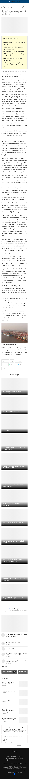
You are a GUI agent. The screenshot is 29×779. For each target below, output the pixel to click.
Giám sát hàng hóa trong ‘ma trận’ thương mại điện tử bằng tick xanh (8, 720)
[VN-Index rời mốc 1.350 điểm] (14, 405)
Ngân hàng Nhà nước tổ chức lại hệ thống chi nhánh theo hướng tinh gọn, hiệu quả (8, 710)
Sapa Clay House (6, 742)
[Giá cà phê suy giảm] (14, 424)
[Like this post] (12, 361)
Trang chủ (3, 6)
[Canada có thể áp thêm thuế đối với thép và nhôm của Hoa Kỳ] (14, 536)
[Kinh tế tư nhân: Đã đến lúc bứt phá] (14, 517)
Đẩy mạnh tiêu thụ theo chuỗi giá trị (14, 51)
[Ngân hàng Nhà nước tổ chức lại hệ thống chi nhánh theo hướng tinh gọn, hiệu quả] (14, 442)
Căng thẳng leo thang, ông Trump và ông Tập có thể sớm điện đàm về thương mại (14, 65)
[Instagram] (16, 751)
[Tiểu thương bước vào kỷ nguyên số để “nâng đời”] (14, 386)
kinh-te (10, 6)
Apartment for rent (8, 731)
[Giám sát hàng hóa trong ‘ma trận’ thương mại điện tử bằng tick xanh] (14, 461)
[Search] (27, 1)
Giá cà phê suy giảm (9, 430)
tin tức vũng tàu (10, 736)
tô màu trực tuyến (16, 729)
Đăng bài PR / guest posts (15, 758)
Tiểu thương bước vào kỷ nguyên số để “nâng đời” (7, 683)
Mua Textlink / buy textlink (15, 756)
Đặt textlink (19, 745)
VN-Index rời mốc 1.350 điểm (12, 411)
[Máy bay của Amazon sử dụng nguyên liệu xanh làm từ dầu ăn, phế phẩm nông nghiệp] (14, 555)
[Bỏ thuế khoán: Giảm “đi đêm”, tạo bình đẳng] (14, 498)
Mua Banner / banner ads (15, 760)
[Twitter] (14, 751)
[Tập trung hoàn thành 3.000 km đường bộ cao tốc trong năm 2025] (14, 592)
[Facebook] (12, 751)
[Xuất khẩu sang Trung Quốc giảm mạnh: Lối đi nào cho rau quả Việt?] (14, 480)
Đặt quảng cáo (13, 610)
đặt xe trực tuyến (9, 739)
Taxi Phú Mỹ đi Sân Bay (9, 727)
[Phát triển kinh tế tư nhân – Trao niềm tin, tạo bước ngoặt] (14, 573)
